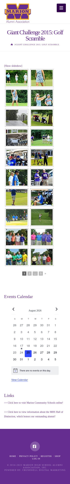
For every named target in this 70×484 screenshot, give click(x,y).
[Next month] (56, 309)
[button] (61, 8)
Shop (57, 456)
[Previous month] (13, 309)
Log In (36, 459)
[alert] (35, 370)
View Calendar (19, 380)
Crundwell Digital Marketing (44, 470)
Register (46, 456)
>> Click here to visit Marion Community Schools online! (33, 402)
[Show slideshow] (13, 66)
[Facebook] (35, 446)
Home (13, 456)
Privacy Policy (28, 456)
